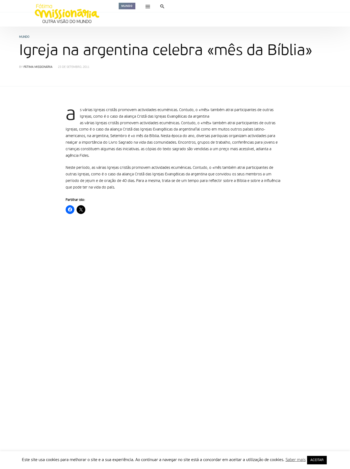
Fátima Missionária (38, 67)
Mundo (127, 6)
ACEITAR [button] (316, 460)
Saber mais (295, 460)
